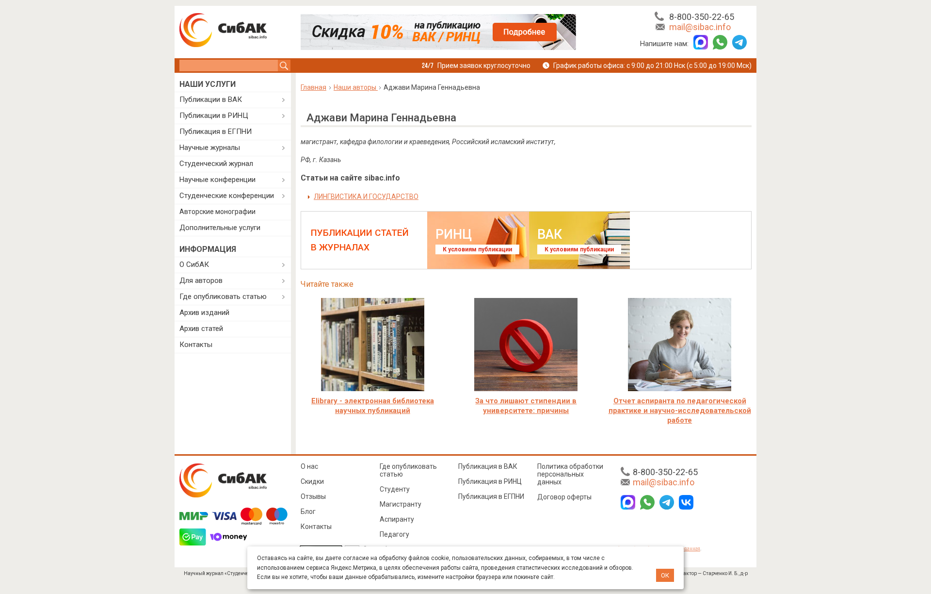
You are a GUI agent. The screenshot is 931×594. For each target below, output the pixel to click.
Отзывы (313, 496)
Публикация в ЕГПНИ (215, 131)
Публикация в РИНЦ (490, 481)
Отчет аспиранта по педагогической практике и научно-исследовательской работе (680, 410)
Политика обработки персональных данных (570, 474)
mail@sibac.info (700, 27)
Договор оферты (564, 497)
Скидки (312, 481)
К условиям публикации (477, 249)
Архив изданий (204, 312)
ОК (665, 575)
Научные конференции (217, 179)
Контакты (195, 344)
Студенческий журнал (216, 163)
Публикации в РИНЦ (213, 115)
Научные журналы (209, 147)
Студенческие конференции (226, 195)
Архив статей (201, 328)
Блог (308, 511)
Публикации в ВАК (210, 99)
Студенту (395, 489)
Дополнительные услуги (219, 227)
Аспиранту (397, 519)
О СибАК (194, 264)
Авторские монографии (217, 211)
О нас (309, 466)
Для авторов (201, 280)
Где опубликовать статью (223, 296)
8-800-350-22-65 (701, 17)
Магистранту (400, 504)
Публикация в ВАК (487, 466)
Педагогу (394, 534)
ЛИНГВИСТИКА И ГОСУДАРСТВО (366, 196)
